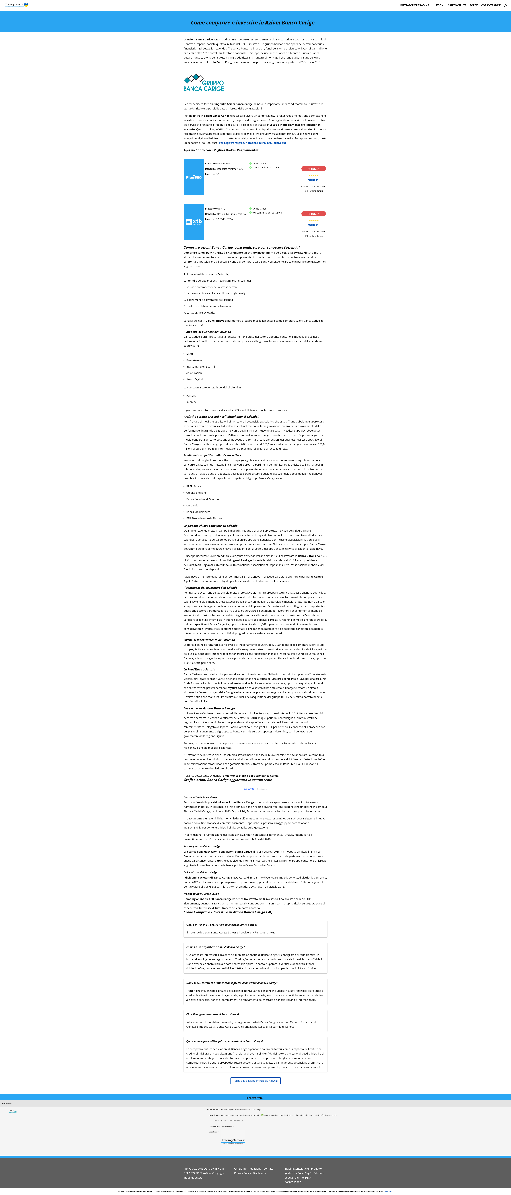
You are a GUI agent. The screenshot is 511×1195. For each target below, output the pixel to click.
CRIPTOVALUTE (457, 5)
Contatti (268, 1168)
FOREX (474, 5)
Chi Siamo (240, 1168)
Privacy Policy (242, 1173)
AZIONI (439, 5)
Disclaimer (259, 1173)
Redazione (255, 1168)
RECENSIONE (314, 180)
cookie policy (388, 1191)
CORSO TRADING (491, 5)
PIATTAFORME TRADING (414, 5)
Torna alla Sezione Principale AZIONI (255, 1080)
